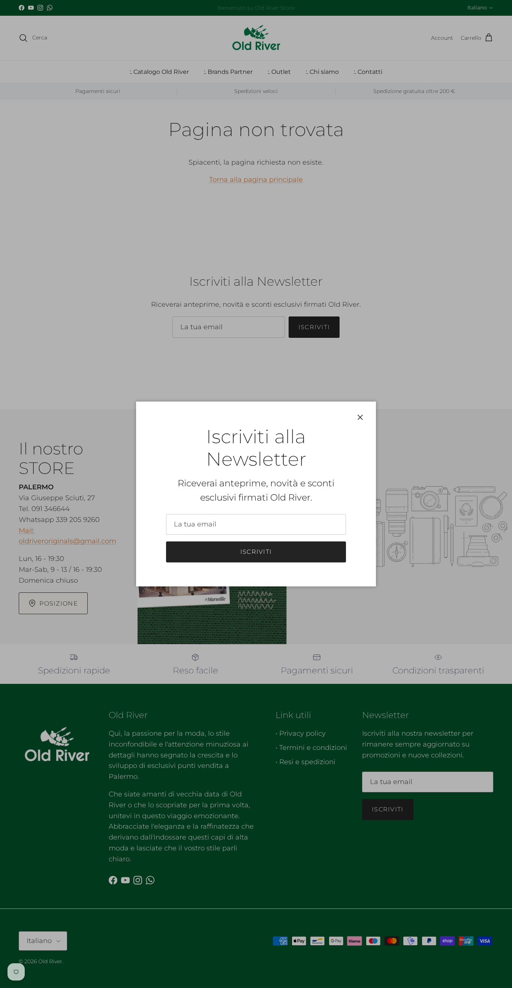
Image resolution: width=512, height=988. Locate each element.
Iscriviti (256, 551)
